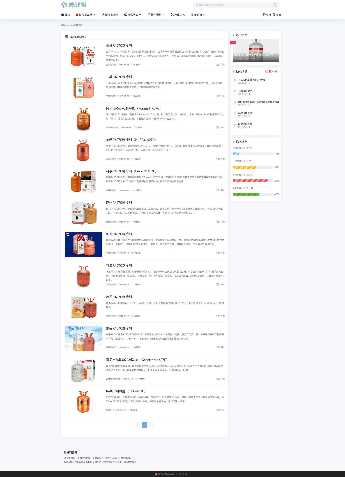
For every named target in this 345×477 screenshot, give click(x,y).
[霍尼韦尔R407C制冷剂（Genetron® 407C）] (83, 370)
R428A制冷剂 (245, 113)
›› (152, 424)
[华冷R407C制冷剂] (83, 244)
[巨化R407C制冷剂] (83, 213)
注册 (278, 14)
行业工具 (179, 14)
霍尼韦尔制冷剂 (113, 379)
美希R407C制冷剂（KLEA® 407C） (132, 140)
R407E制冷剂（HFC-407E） (253, 79)
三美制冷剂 (111, 96)
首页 (67, 14)
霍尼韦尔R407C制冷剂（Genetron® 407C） (137, 360)
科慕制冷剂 (111, 190)
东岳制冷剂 (111, 347)
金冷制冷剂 (111, 65)
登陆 (268, 14)
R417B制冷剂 (245, 124)
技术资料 (156, 14)
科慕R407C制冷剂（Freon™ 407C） (132, 171)
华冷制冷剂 (111, 253)
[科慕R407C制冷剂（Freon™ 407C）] (83, 181)
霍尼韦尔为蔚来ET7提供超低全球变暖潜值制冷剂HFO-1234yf (258, 102)
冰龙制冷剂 (111, 316)
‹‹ (138, 424)
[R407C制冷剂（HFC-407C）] (83, 401)
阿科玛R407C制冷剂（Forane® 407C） (134, 108)
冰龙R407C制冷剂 (119, 297)
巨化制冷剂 (111, 222)
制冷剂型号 (112, 14)
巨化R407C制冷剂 (119, 203)
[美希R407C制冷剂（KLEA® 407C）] (83, 150)
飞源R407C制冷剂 (119, 265)
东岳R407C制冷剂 (119, 328)
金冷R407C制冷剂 (119, 45)
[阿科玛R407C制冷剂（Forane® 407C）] (83, 118)
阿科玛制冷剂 (112, 127)
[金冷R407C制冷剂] (83, 55)
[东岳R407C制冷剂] (83, 338)
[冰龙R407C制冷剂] (83, 307)
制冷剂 (109, 410)
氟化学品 (133, 14)
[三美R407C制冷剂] (83, 87)
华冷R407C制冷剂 (119, 234)
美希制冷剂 (111, 159)
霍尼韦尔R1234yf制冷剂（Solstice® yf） (254, 55)
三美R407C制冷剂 (119, 77)
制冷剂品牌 (86, 14)
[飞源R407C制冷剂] (83, 275)
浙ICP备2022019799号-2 (172, 473)
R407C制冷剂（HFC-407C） (127, 391)
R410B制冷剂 (245, 91)
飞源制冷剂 (111, 284)
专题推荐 (199, 14)
